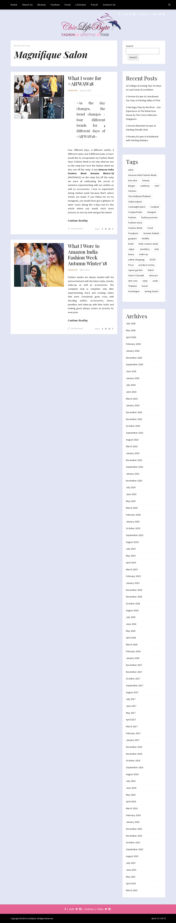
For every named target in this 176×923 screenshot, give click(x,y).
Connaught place (136, 206)
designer (151, 212)
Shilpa (154, 14)
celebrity (145, 185)
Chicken (132, 190)
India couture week (148, 243)
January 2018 (132, 658)
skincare (153, 275)
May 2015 (130, 876)
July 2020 (130, 487)
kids (157, 249)
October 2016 (133, 760)
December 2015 (134, 828)
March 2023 (132, 446)
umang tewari (151, 291)
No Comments (77, 228)
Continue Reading (78, 220)
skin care (133, 280)
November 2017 (134, 671)
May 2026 (130, 330)
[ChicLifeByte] (88, 24)
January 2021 (132, 473)
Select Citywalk (136, 275)
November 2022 (134, 460)
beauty (146, 180)
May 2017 (130, 712)
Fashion (55, 4)
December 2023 (134, 412)
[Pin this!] (109, 229)
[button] (39, 97)
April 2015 (131, 883)
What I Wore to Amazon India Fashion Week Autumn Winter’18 (87, 254)
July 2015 (130, 862)
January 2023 (132, 453)
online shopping (136, 259)
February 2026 (133, 343)
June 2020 (131, 494)
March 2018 (132, 644)
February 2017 (133, 733)
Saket (151, 270)
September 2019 (134, 535)
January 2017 (132, 740)
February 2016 (133, 815)
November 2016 (134, 753)
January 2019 (132, 583)
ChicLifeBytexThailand (139, 196)
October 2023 (133, 425)
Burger (131, 185)
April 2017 (131, 719)
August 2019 (132, 542)
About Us (27, 4)
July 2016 (130, 781)
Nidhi (125, 14)
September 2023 (134, 432)
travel (145, 285)
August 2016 (132, 774)
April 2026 (131, 337)
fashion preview (149, 217)
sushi (155, 280)
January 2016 (132, 822)
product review (147, 264)
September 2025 (134, 364)
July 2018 (130, 617)
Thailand (132, 285)
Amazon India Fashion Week (142, 175)
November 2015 (134, 835)
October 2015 (133, 842)
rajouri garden (135, 270)
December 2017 (134, 665)
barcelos (132, 180)
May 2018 (130, 630)
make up (143, 254)
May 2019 (130, 555)
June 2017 (131, 705)
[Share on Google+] (113, 229)
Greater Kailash (151, 233)
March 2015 (132, 890)
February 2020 (133, 514)
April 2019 (131, 562)
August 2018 (132, 610)
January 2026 (132, 350)
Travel (94, 4)
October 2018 (133, 603)
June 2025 (131, 371)
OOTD (153, 259)
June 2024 (131, 391)
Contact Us (109, 4)
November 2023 (134, 419)
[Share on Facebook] (102, 229)
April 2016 (131, 801)
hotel (131, 243)
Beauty (42, 4)
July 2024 (130, 384)
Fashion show (135, 222)
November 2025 (134, 357)
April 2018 (131, 637)
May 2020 (130, 501)
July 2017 (130, 699)
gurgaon (132, 238)
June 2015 (131, 869)
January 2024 (132, 405)
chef (157, 185)
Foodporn (133, 233)
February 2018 (133, 651)
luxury (131, 254)
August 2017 (132, 692)
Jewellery (145, 249)
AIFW (130, 169)
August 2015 (132, 856)
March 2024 (132, 398)
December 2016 (134, 746)
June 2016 (131, 787)
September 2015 (134, 849)
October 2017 (133, 678)
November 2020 (134, 480)
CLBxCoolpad (135, 201)
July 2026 (130, 323)
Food (68, 4)
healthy (145, 238)
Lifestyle (80, 4)
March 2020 (132, 507)
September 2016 (134, 767)
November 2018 (134, 596)
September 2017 (134, 685)
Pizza (131, 264)
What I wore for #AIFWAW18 (84, 81)
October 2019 (133, 528)
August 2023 (132, 439)
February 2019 (133, 576)
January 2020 (132, 521)
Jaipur (131, 249)
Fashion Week (135, 227)
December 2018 (134, 589)
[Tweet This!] (106, 229)
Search (129, 46)
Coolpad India (135, 212)
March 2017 (132, 726)
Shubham (143, 14)
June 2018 (131, 624)
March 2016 (132, 808)
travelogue (134, 291)
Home (14, 4)
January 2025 (132, 378)
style (145, 280)
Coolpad (154, 206)
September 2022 (134, 466)
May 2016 (130, 794)
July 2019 (130, 548)
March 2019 (132, 569)
